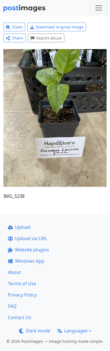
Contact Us (19, 317)
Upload (22, 227)
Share (17, 38)
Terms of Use (22, 283)
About (14, 272)
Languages (76, 331)
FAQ (12, 306)
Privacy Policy (22, 295)
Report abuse (49, 38)
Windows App (29, 261)
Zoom (17, 27)
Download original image (59, 27)
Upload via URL (31, 238)
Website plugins (32, 250)
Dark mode (38, 331)
